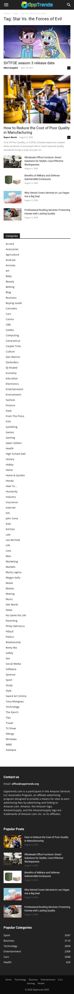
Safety (9, 653)
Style (8, 690)
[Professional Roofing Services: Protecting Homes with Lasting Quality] (13, 214)
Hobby (9, 464)
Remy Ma (11, 647)
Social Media (13, 663)
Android (10, 260)
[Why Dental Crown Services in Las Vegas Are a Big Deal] (13, 197)
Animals (10, 265)
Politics (10, 637)
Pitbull (9, 631)
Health (10, 448)
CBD (8, 324)
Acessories (12, 249)
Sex (8, 658)
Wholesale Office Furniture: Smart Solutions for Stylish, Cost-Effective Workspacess (43, 161)
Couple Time (13, 346)
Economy (11, 373)
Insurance (12, 502)
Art (7, 270)
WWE (9, 744)
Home (7, 13)
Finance (10, 405)
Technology (12, 706)
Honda (10, 480)
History (10, 459)
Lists (8, 550)
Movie (9, 583)
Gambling (11, 427)
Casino (10, 319)
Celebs (10, 330)
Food (8, 410)
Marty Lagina (13, 572)
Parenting (11, 620)
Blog (8, 292)
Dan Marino (13, 357)
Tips (8, 717)
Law (8, 534)
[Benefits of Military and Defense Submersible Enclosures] (13, 180)
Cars (8, 313)
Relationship (13, 642)
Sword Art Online (16, 696)
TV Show (11, 728)
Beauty (10, 281)
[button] (6, 5)
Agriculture (12, 254)
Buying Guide (14, 303)
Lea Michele (13, 540)
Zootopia (11, 750)
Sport (9, 680)
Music (9, 599)
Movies (10, 588)
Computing (12, 335)
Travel (9, 723)
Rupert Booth (10, 137)
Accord (10, 243)
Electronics (12, 383)
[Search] (69, 5)
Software (11, 669)
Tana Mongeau (15, 701)
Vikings (10, 733)
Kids (8, 523)
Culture (10, 351)
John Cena (12, 518)
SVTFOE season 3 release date (29, 63)
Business (11, 297)
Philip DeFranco (15, 626)
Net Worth (12, 604)
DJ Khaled (11, 367)
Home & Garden (15, 475)
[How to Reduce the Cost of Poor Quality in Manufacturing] (37, 99)
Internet (10, 507)
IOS (8, 513)
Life (8, 545)
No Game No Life (16, 615)
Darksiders (12, 362)
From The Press (15, 416)
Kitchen (10, 529)
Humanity (11, 491)
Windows (11, 739)
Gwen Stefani (14, 443)
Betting (10, 287)
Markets (10, 567)
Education (12, 378)
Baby (9, 276)
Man (8, 556)
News (9, 610)
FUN (8, 421)
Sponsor (11, 674)
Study (9, 685)
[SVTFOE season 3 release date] (37, 42)
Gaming (10, 437)
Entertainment (14, 389)
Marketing (12, 561)
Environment (13, 394)
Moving (10, 593)
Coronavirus (13, 340)
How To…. (11, 486)
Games (10, 432)
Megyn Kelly (13, 577)
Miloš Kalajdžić (11, 67)
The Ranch (12, 712)
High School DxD (16, 453)
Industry (11, 497)
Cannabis (11, 308)
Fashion (10, 400)
